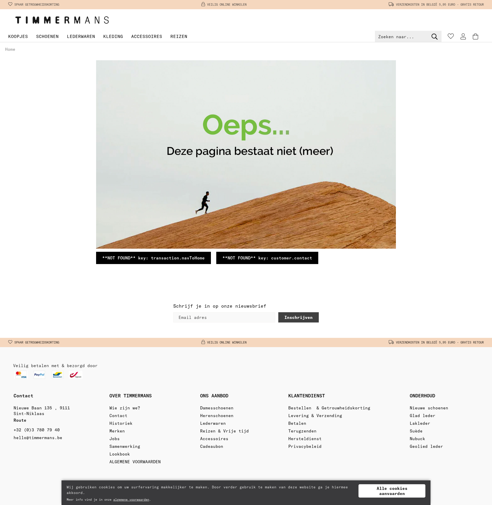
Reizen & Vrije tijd (224, 430)
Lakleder (420, 423)
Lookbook (119, 454)
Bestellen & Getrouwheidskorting (329, 407)
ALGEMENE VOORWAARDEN (135, 461)
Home (10, 49)
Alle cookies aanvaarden (392, 491)
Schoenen (47, 36)
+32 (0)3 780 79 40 (37, 429)
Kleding (113, 36)
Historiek (120, 423)
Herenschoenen (216, 415)
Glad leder (422, 415)
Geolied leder (426, 446)
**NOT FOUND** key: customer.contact (267, 257)
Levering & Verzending (315, 415)
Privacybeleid (305, 446)
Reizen (178, 36)
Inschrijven (298, 317)
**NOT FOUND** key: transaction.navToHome (153, 257)
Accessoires (146, 36)
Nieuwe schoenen (429, 407)
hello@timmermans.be (38, 437)
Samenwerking (124, 446)
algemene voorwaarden (131, 499)
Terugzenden (302, 430)
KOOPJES (18, 36)
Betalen (297, 423)
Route (21, 420)
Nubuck (417, 438)
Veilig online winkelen (227, 4)
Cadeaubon (211, 446)
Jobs (114, 438)
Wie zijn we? (124, 407)
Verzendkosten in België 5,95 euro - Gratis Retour (440, 4)
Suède (416, 430)
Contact (118, 415)
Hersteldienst (305, 438)
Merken (117, 430)
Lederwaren (81, 36)
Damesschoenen (216, 407)
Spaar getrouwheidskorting (36, 4)
